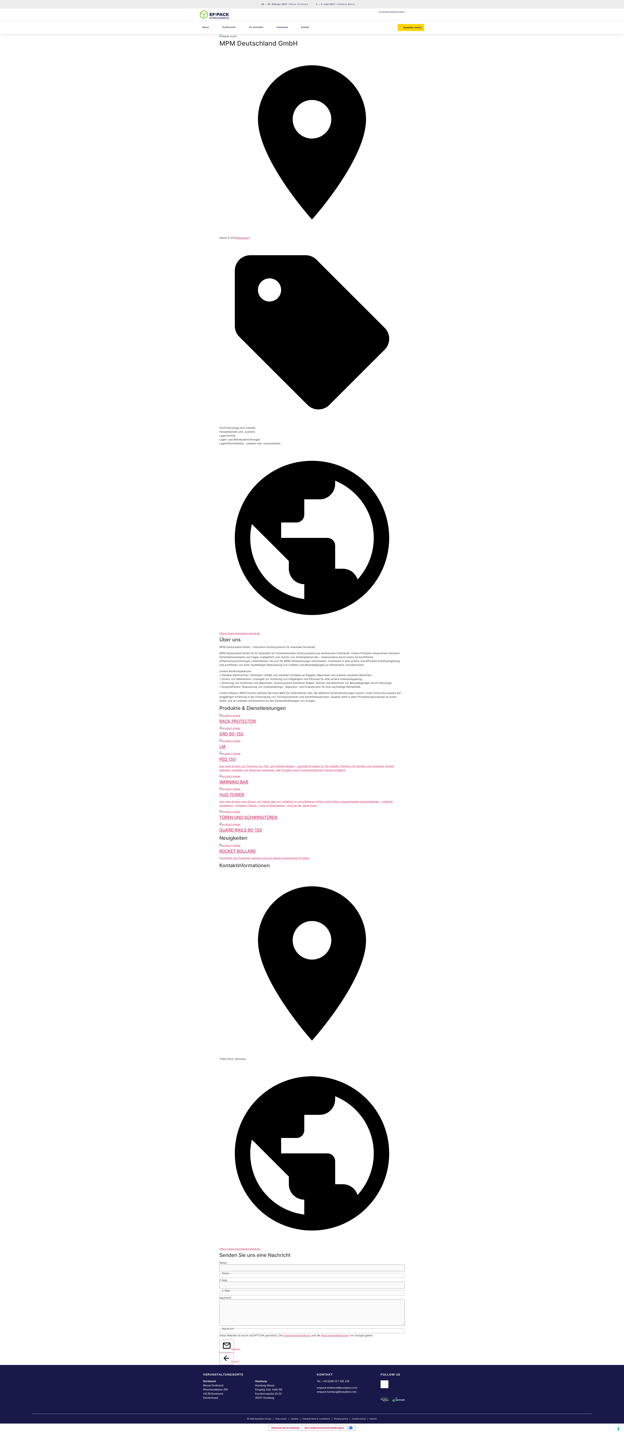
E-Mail (223, 1280)
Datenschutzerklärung (297, 1335)
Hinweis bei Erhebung (285, 1427)
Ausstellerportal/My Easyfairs (391, 12)
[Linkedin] (384, 1384)
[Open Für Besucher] (238, 27)
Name (223, 1262)
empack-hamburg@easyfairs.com (337, 1391)
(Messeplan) (242, 237)
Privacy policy (341, 1419)
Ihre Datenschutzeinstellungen (324, 1427)
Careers (295, 1419)
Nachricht (225, 1297)
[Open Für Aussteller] (265, 27)
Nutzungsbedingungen (335, 1335)
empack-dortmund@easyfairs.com (337, 1387)
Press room (281, 1419)
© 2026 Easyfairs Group (259, 1419)
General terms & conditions (316, 1419)
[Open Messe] (211, 27)
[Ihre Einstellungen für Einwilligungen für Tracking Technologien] (618, 1429)
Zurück (232, 1361)
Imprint (373, 1419)
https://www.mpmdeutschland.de (239, 633)
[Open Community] (290, 27)
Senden (232, 1349)
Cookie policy (359, 1419)
